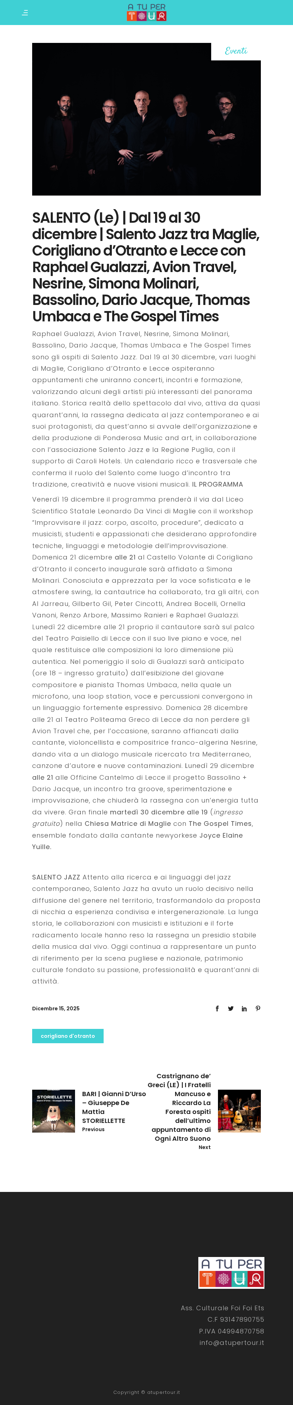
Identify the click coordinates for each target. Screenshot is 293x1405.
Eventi (236, 51)
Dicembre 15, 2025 (56, 1008)
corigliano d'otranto (68, 1036)
